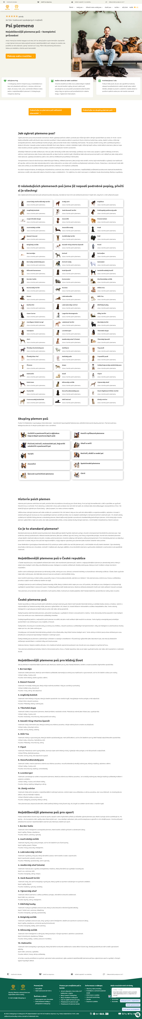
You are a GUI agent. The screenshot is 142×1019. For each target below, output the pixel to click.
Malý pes (80, 7)
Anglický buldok (33, 210)
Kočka (117, 7)
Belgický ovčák (32, 245)
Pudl (99, 227)
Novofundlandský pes (70, 391)
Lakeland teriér (68, 322)
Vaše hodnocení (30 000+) (43, 991)
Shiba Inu (101, 288)
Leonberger (66, 331)
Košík (131, 7)
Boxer (29, 296)
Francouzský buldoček (35, 399)
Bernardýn (31, 253)
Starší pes (108, 7)
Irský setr (66, 202)
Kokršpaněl (66, 270)
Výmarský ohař (103, 382)
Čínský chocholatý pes (35, 348)
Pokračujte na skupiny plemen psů (97, 110)
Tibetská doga (103, 331)
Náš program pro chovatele (44, 999)
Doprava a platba (92, 1001)
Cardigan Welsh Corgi (35, 322)
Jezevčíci (32, 464)
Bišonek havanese (34, 270)
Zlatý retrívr (102, 399)
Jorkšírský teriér (68, 236)
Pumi (99, 245)
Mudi (64, 374)
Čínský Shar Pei (32, 356)
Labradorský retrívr (70, 305)
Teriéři (31, 454)
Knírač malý (66, 262)
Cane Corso (31, 313)
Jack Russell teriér (69, 210)
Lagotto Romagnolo (70, 313)
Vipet (99, 374)
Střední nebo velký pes (93, 7)
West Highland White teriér (108, 391)
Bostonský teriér (33, 288)
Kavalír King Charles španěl (72, 245)
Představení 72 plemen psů (69, 1002)
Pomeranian (102, 219)
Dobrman (30, 382)
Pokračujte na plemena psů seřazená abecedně (46, 111)
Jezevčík (65, 219)
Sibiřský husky (102, 305)
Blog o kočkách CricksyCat (69, 997)
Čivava (29, 365)
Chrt (28, 339)
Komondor (66, 279)
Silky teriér (101, 313)
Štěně (71, 7)
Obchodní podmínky (93, 997)
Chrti (83, 473)
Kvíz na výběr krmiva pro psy (70, 1000)
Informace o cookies (92, 995)
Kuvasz (65, 288)
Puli (98, 236)
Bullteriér (30, 305)
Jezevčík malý (67, 227)
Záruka (88, 999)
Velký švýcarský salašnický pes (109, 365)
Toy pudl (100, 348)
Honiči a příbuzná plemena (92, 433)
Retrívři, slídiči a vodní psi (92, 453)
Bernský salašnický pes (36, 262)
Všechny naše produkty (93, 989)
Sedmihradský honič (105, 270)
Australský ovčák (33, 227)
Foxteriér (30, 391)
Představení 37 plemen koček (70, 1004)
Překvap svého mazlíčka (19, 56)
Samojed (100, 262)
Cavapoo (30, 331)
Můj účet (125, 7)
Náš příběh (38, 989)
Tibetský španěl (103, 339)
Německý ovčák (68, 382)
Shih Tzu (100, 296)
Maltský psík (67, 356)
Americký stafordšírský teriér (38, 202)
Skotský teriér (103, 322)
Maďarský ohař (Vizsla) (71, 339)
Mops (64, 365)
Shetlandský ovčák (104, 279)
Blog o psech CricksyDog (69, 995)
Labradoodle (67, 296)
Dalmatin (30, 374)
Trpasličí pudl (102, 356)
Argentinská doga (34, 219)
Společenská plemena (90, 463)
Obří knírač (66, 399)
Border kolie (31, 279)
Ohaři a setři (86, 443)
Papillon (100, 202)
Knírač (64, 253)
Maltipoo (65, 348)
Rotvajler (101, 253)
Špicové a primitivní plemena (41, 474)
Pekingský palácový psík (107, 210)
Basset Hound (32, 236)
